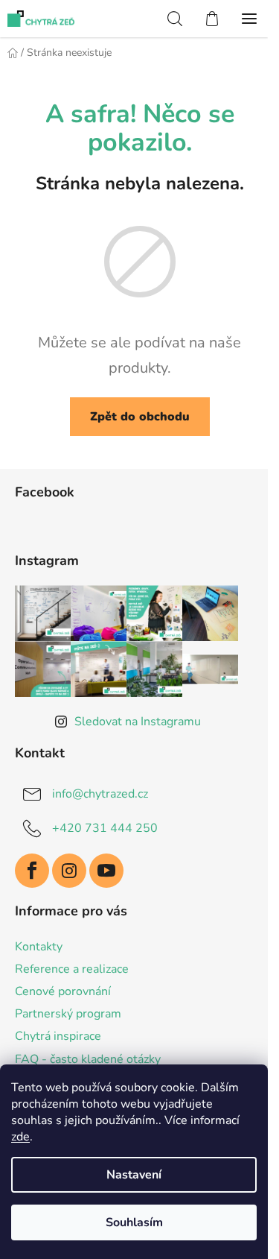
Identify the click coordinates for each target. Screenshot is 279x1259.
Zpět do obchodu (140, 416)
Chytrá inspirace (58, 1036)
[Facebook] (32, 870)
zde (20, 1137)
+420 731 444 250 (105, 828)
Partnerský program (68, 1014)
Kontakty (38, 946)
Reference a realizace (72, 969)
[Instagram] (69, 870)
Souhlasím (134, 1222)
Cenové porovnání (63, 991)
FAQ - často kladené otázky (88, 1059)
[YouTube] (106, 870)
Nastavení (133, 1175)
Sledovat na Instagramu (137, 721)
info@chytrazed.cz (100, 794)
